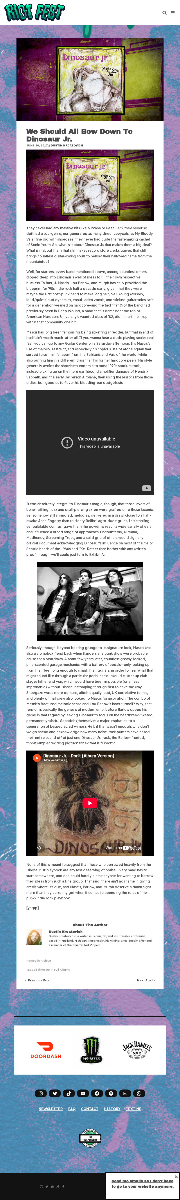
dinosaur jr (45, 969)
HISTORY (112, 1109)
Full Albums (62, 969)
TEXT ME (133, 1109)
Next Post (145, 980)
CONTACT (89, 1109)
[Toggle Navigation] (172, 13)
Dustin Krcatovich (67, 145)
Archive (46, 960)
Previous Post (38, 980)
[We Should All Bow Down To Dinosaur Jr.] (90, 79)
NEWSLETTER (51, 1109)
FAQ (72, 1109)
